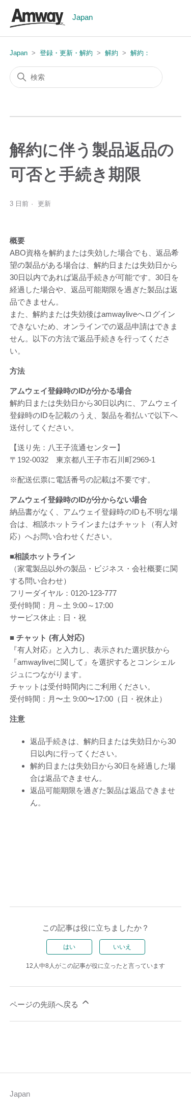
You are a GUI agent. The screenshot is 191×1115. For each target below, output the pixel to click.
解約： (140, 53)
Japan (19, 53)
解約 (111, 53)
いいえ (122, 946)
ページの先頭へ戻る (45, 1004)
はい (69, 946)
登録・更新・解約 (66, 53)
